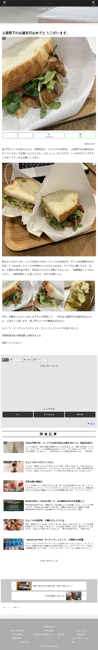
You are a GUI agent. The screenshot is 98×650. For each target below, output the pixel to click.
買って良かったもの (81, 638)
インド (49, 638)
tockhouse (49, 3)
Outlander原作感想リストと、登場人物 (49, 634)
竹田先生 (29, 360)
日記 (6, 360)
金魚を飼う (81, 634)
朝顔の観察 (17, 638)
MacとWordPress (17, 631)
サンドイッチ (17, 360)
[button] (90, 448)
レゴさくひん (81, 631)
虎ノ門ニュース (41, 360)
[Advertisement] (49, 386)
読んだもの (25, 642)
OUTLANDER (16, 634)
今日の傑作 (49, 631)
